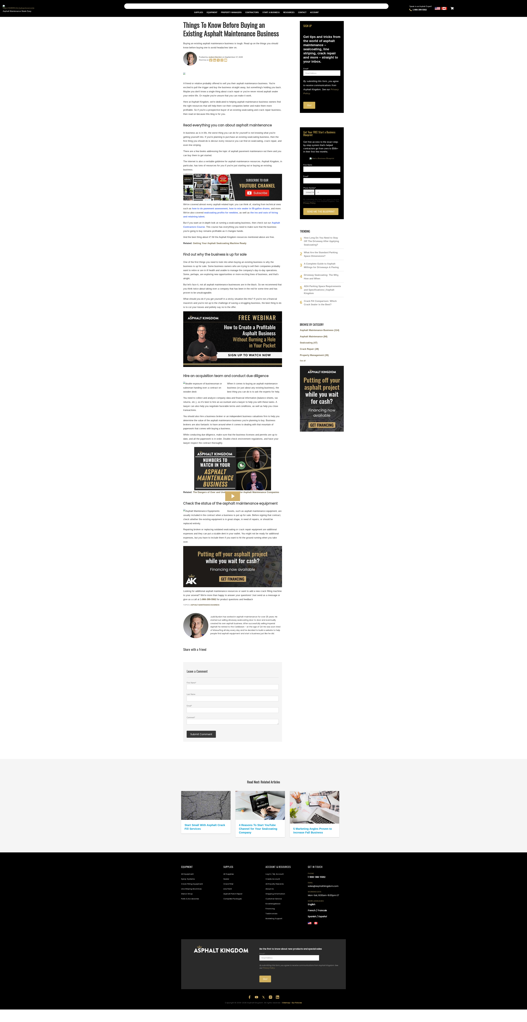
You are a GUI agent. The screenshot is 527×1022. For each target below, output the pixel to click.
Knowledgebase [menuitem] (273, 904)
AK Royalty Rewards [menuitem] (275, 884)
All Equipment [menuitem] (187, 874)
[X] (218, 61)
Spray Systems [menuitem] (188, 879)
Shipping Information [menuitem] (275, 894)
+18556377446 (327, 928)
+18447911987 (339, 928)
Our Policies (297, 1003)
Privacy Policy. (269, 968)
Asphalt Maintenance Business (204, 605)
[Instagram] (222, 61)
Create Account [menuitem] (273, 879)
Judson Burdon (215, 57)
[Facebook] (211, 61)
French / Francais (317, 910)
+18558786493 (327, 931)
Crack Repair (309, 349)
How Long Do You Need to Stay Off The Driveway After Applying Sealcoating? (321, 241)
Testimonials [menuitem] (271, 913)
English (311, 904)
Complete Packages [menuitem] (232, 899)
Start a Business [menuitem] (271, 12)
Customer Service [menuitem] (274, 899)
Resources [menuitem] (289, 12)
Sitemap (286, 1003)
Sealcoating (308, 342)
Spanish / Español (317, 916)
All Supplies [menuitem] (228, 874)
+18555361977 (327, 929)
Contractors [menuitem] (252, 12)
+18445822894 (314, 931)
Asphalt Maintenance (313, 336)
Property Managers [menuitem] (231, 12)
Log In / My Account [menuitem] (275, 874)
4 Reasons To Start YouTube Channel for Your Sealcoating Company (258, 829)
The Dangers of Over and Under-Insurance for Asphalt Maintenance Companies (236, 492)
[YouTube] (225, 61)
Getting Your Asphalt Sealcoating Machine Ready (219, 243)
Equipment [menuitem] (212, 12)
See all (303, 361)
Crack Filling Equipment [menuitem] (192, 884)
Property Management (314, 355)
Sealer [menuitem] (226, 879)
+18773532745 (314, 929)
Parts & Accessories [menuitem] (190, 899)
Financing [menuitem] (270, 908)
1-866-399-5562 (420, 10)
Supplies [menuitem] (198, 12)
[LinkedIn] (215, 61)
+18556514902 (314, 928)
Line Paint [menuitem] (227, 889)
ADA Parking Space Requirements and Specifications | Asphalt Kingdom (322, 290)
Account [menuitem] (314, 12)
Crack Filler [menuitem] (228, 884)
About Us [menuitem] (270, 889)
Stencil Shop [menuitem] (187, 894)
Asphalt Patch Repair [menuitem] (233, 894)
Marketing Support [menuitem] (274, 918)
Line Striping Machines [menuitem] (191, 889)
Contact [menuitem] (302, 12)
